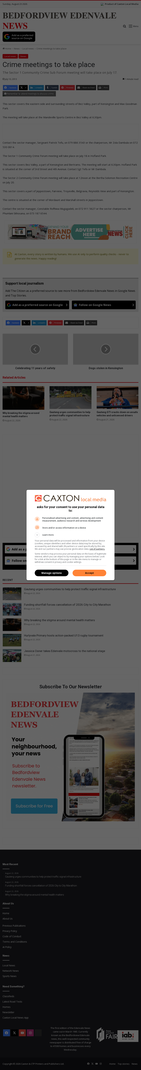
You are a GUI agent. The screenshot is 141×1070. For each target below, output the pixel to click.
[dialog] (70, 535)
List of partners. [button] (97, 548)
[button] (70, 535)
